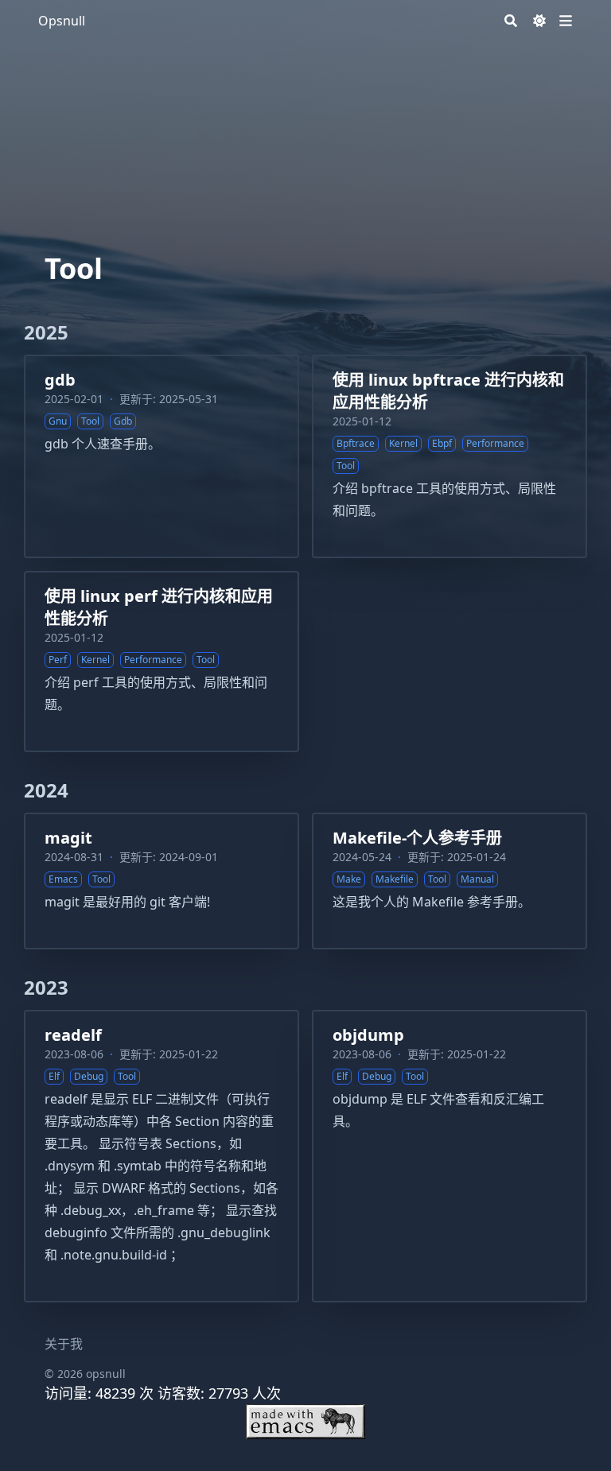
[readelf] (161, 1156)
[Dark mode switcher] (539, 20)
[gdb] (161, 456)
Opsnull (61, 20)
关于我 (64, 1344)
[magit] (161, 881)
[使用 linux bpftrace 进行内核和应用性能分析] (449, 456)
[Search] (510, 20)
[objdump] (449, 1156)
